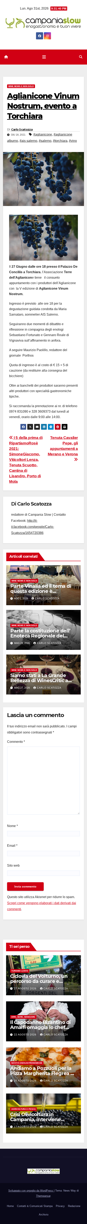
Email (12, 845)
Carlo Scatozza (22, 129)
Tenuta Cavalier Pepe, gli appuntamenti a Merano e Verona (63, 446)
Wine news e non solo (21, 86)
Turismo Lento (19, 971)
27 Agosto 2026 (25, 988)
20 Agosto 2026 (25, 1080)
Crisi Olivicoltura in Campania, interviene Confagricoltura (35, 1119)
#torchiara (60, 140)
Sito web (13, 865)
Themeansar (43, 1195)
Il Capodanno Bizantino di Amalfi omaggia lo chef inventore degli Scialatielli (40, 1027)
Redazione (74, 1206)
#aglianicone (42, 134)
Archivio (43, 1214)
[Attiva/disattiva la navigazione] (44, 57)
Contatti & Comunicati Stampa (35, 1206)
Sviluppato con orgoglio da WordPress (31, 1190)
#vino (73, 140)
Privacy (60, 1206)
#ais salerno (28, 140)
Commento (16, 741)
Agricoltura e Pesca (23, 1109)
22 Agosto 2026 (25, 1034)
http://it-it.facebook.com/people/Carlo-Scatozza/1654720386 (32, 527)
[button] (80, 57)
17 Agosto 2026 (25, 1126)
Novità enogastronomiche (26, 1063)
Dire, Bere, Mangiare (23, 1017)
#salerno (45, 140)
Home (10, 1206)
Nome (12, 826)
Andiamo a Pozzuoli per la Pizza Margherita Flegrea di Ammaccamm (42, 1073)
